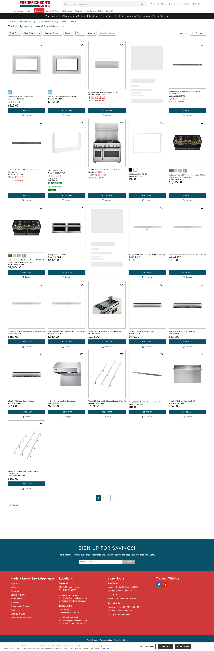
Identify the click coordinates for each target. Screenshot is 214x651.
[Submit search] (142, 4)
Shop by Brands (18, 614)
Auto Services (66, 11)
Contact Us (110, 11)
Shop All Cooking (44, 22)
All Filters (15, 33)
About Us (78, 11)
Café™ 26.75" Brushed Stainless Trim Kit (21, 97)
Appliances (18, 11)
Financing (39, 11)
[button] (151, 4)
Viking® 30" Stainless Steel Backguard (142, 332)
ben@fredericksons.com (75, 601)
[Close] (210, 646)
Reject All (165, 646)
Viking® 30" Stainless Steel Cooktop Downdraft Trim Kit (107, 401)
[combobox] (32, 33)
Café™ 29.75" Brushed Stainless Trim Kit (62, 97)
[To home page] (35, 4)
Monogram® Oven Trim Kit (57, 255)
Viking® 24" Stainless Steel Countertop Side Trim (104, 332)
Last (114, 498)
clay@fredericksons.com (76, 598)
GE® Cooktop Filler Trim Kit (138, 174)
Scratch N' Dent (52, 11)
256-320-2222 (72, 617)
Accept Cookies (183, 646)
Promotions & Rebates (94, 11)
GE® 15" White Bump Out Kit (57, 171)
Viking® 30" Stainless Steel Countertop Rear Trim (145, 402)
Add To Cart (27, 110)
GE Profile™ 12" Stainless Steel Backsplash (103, 92)
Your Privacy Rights (146, 646)
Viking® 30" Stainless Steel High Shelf (182, 401)
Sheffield (64, 583)
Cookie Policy (105, 648)
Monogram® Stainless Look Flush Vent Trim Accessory (147, 255)
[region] (107, 646)
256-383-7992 (72, 595)
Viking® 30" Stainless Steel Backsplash (61, 401)
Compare (28, 115)
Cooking (32, 22)
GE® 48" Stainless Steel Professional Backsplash (105, 170)
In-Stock (29, 11)
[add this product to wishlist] (41, 45)
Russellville (65, 605)
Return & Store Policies (21, 618)
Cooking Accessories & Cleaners (64, 22)
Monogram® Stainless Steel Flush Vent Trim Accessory (187, 255)
